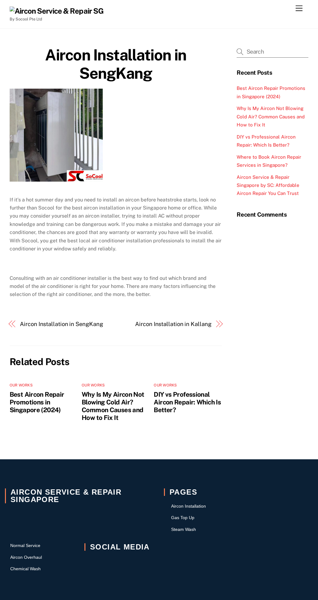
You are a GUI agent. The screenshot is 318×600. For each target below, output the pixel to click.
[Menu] (299, 8)
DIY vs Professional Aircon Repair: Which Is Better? (187, 402)
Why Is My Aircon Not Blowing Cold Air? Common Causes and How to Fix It (113, 405)
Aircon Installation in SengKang (115, 64)
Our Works (21, 385)
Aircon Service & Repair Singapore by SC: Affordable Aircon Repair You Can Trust (268, 185)
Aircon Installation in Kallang (173, 324)
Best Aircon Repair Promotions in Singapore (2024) (37, 402)
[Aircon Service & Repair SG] (56, 11)
